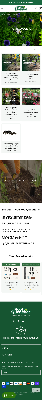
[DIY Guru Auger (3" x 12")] (31, 62)
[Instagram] (20, 321)
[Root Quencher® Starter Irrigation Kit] (31, 271)
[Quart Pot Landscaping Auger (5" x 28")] (31, 96)
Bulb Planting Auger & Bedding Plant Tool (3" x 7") (11, 75)
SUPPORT (6, 355)
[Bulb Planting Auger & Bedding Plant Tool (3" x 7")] (11, 62)
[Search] (36, 8)
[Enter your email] (39, 372)
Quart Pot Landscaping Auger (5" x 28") (30, 112)
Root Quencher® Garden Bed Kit (11, 284)
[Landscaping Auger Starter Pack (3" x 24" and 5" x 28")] (11, 132)
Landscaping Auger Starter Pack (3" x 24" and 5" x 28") (11, 146)
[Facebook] (15, 321)
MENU (4, 348)
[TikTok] (29, 321)
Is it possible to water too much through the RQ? (14, 237)
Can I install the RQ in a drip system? (15, 224)
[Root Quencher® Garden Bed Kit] (11, 271)
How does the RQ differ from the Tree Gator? (17, 244)
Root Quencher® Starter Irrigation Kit (31, 284)
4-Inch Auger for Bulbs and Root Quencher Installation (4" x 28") (11, 112)
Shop (8, 14)
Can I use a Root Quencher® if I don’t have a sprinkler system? (16, 217)
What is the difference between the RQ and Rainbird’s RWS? (17, 230)
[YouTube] (24, 321)
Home (3, 14)
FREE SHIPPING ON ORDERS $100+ (21, 2)
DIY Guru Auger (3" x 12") (31, 75)
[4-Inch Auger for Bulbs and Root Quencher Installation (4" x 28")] (11, 96)
